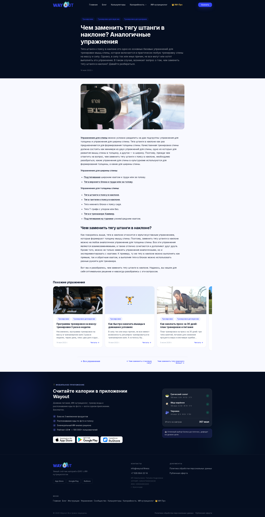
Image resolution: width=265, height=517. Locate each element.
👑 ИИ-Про (177, 4)
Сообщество (100, 501)
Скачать (205, 5)
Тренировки (87, 19)
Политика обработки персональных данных (191, 468)
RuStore (87, 481)
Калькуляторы (118, 4)
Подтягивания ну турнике (98, 218)
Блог (104, 4)
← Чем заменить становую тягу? (139, 362)
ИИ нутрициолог (159, 4)
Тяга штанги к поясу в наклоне (101, 194)
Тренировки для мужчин (108, 19)
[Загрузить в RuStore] (111, 439)
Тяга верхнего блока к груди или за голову (108, 181)
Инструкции (73, 501)
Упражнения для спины (94, 137)
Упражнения (86, 501)
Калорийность (137, 4)
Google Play (74, 481)
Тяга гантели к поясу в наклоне (102, 199)
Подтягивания (92, 177)
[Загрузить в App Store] (64, 439)
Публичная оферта (179, 473)
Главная (93, 4)
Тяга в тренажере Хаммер (99, 213)
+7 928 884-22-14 (139, 473)
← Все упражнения (90, 361)
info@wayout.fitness (140, 468)
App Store (59, 481)
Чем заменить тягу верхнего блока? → (170, 362)
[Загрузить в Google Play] (88, 439)
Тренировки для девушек (135, 19)
